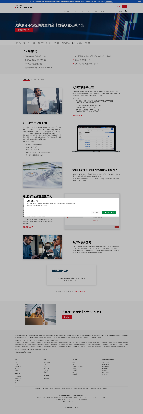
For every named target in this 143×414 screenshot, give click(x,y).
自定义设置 (96, 212)
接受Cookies (110, 212)
